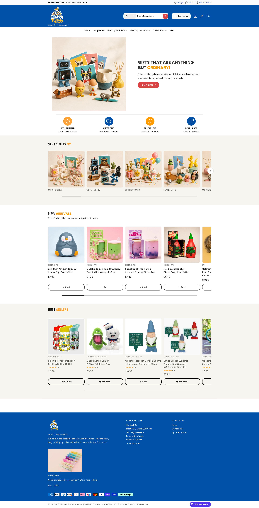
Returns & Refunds (134, 436)
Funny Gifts (170, 190)
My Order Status (179, 432)
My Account (205, 2)
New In (99, 504)
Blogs (180, 2)
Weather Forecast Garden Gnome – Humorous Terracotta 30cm (143, 362)
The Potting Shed (142, 504)
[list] (129, 125)
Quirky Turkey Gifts (60, 504)
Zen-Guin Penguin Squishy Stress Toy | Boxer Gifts (62, 271)
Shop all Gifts (89, 504)
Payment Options (134, 440)
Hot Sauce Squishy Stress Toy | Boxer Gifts (176, 271)
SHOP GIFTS (147, 85)
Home (174, 425)
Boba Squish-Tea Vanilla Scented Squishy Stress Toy (140, 271)
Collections (158, 30)
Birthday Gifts (133, 190)
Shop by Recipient (116, 30)
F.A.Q (191, 2)
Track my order (133, 443)
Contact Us (131, 425)
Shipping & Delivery (135, 432)
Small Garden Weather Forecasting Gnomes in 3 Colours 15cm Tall (176, 364)
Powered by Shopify (75, 504)
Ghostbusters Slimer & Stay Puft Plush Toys (98, 362)
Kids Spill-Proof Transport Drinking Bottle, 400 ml (61, 362)
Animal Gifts (129, 504)
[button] (208, 16)
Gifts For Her (55, 190)
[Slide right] (210, 171)
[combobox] (152, 16)
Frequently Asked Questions (139, 429)
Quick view (66, 381)
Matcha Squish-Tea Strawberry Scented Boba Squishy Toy (103, 271)
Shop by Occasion (139, 30)
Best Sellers (108, 504)
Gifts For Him (93, 190)
